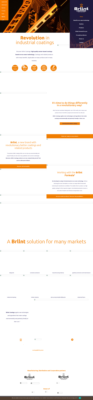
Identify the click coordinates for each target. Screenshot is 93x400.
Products (81, 27)
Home (81, 16)
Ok (79, 397)
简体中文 (3, 16)
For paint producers (81, 35)
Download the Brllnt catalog (69, 123)
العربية (3, 19)
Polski (3, 13)
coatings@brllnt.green (37, 350)
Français (3, 10)
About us (81, 38)
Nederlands (4, 4)
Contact (81, 42)
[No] (91, 398)
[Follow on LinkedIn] (72, 340)
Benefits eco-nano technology (81, 20)
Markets (81, 24)
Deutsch (3, 7)
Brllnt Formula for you (81, 31)
